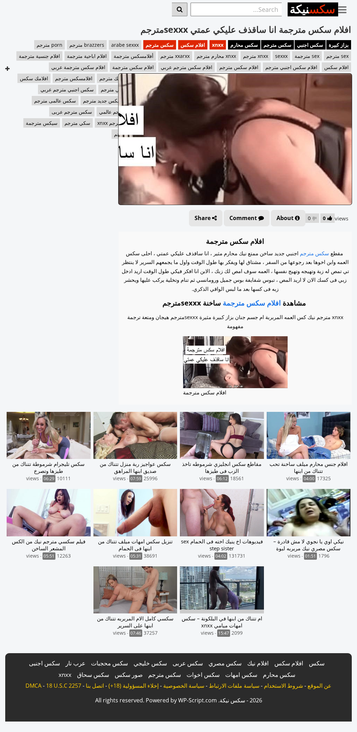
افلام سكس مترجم (238, 67)
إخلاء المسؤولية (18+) (133, 685)
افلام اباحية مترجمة (87, 56)
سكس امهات (241, 675)
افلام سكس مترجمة (133, 67)
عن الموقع (319, 685)
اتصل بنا (95, 685)
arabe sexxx (125, 44)
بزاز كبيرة (339, 44)
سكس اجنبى (44, 663)
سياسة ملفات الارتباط (234, 685)
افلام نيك (258, 663)
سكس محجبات (109, 663)
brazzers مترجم (86, 44)
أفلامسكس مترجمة (133, 56)
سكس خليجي (150, 663)
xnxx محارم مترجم (216, 56)
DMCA (33, 685)
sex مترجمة (307, 56)
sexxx (281, 56)
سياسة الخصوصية (183, 685)
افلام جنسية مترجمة (39, 56)
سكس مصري (225, 663)
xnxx (217, 44)
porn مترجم (49, 44)
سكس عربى (188, 663)
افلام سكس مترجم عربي (186, 67)
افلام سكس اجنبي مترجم (291, 67)
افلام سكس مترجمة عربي (78, 67)
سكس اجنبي (310, 44)
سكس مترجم (277, 44)
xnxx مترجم (255, 56)
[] (180, 9)
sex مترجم (337, 56)
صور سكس (129, 675)
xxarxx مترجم (175, 56)
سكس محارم (244, 44)
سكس (317, 663)
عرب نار (75, 663)
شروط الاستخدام (283, 685)
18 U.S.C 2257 (63, 685)
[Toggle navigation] (345, 8)
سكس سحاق (93, 675)
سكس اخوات (203, 675)
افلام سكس (193, 44)
